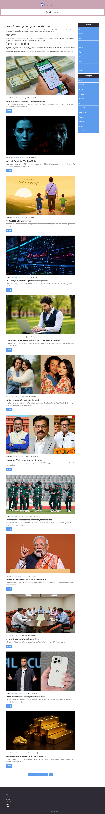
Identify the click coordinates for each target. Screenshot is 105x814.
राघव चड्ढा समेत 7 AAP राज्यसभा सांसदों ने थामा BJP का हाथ (24, 460)
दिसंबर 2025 (82, 103)
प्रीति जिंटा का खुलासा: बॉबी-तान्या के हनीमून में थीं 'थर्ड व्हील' (23, 400)
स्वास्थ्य (81, 66)
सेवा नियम (8, 799)
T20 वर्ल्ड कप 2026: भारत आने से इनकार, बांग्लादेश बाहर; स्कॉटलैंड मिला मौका (29, 520)
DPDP (7, 807)
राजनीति (81, 33)
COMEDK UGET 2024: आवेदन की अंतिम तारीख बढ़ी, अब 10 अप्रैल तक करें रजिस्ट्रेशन (33, 340)
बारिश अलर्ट (48, 12)
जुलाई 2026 (82, 80)
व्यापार (80, 38)
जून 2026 (81, 85)
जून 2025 (81, 131)
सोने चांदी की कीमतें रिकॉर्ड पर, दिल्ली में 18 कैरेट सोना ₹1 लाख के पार (26, 756)
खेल (80, 29)
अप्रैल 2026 (82, 94)
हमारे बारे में (8, 797)
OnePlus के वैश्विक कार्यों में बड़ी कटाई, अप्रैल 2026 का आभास (25, 697)
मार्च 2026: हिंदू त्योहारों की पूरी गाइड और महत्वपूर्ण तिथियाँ (22, 639)
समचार (80, 70)
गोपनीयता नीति (9, 802)
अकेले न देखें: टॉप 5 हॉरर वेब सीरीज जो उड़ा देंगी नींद (21, 161)
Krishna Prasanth (16, 98)
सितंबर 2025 (82, 117)
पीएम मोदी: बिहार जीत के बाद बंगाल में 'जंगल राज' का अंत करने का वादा (26, 580)
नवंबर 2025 (82, 108)
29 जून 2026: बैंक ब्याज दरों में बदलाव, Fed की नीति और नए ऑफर (25, 101)
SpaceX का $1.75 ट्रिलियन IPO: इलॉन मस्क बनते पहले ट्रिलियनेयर (26, 281)
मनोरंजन (81, 47)
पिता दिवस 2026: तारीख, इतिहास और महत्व (18, 221)
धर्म (79, 56)
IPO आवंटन (57, 12)
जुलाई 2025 (82, 126)
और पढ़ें (9, 110)
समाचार (81, 43)
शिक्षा (80, 52)
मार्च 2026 (81, 98)
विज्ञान (80, 61)
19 (50, 774)
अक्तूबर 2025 (82, 112)
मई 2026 (81, 89)
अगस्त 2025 (82, 121)
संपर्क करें (7, 804)
